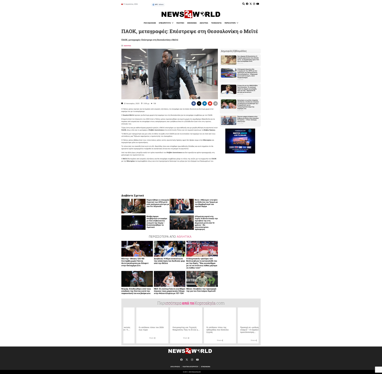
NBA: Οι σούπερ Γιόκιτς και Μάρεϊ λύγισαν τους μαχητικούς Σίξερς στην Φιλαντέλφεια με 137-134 (169, 291)
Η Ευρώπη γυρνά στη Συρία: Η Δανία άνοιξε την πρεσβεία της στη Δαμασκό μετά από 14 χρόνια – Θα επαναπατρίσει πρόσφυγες (206, 222)
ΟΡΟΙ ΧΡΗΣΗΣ (175, 366)
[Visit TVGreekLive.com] (240, 141)
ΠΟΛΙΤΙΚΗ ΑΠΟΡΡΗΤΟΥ (190, 366)
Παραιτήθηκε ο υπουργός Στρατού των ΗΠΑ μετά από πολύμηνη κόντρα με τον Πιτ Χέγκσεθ (158, 203)
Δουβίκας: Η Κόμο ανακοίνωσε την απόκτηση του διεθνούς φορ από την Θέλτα (169, 261)
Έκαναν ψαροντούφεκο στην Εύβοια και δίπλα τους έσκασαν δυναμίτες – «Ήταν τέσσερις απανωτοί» (248, 119)
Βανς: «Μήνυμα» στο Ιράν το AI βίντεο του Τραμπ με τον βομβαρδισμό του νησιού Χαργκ (206, 203)
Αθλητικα (127, 46)
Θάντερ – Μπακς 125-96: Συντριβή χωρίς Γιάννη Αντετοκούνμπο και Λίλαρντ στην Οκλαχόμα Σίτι (135, 262)
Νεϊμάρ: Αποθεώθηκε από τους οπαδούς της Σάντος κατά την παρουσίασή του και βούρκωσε (136, 291)
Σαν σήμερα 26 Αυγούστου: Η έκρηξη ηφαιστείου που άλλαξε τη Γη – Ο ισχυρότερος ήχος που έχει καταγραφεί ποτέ (248, 58)
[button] (193, 103)
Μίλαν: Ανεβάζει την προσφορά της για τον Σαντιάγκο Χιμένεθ (201, 290)
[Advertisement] (169, 178)
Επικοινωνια (205, 366)
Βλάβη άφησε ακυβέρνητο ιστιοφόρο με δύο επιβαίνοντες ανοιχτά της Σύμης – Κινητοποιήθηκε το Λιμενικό (157, 221)
